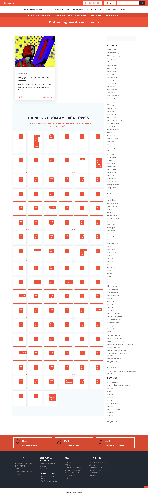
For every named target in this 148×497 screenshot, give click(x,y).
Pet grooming (111, 283)
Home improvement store (115, 120)
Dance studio (111, 157)
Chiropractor (23, 352)
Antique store (111, 188)
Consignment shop (113, 185)
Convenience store (113, 129)
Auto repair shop (112, 203)
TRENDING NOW (110, 9)
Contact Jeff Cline (113, 15)
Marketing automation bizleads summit (120, 344)
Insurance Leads (37, 282)
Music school (111, 62)
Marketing (83, 250)
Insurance (37, 250)
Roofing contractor (113, 218)
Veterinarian (111, 307)
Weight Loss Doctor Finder (116, 362)
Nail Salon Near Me (113, 320)
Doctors (37, 136)
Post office (110, 142)
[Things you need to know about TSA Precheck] (35, 51)
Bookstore (110, 191)
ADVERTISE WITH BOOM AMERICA (39, 15)
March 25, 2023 (22, 73)
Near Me (21, 136)
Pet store (110, 280)
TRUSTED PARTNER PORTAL (33, 9)
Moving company (113, 286)
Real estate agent (113, 295)
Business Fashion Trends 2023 (117, 350)
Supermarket (111, 126)
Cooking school (112, 71)
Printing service (112, 50)
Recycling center (112, 139)
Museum (110, 151)
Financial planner (112, 243)
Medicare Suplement (114, 313)
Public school (111, 249)
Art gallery (110, 154)
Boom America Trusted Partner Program (71, 15)
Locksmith (110, 221)
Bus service (111, 86)
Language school (113, 77)
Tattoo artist (111, 258)
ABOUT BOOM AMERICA (55, 9)
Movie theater (111, 169)
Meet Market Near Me (114, 338)
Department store (113, 123)
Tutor (109, 246)
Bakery (109, 271)
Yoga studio (111, 160)
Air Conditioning (69, 282)
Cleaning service (112, 289)
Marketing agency (113, 53)
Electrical (98, 309)
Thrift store (111, 194)
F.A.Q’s (122, 9)
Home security (112, 225)
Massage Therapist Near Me (116, 317)
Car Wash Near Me (113, 335)
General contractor (113, 215)
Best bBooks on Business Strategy (98, 162)
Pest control (111, 298)
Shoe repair (111, 228)
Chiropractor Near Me (114, 365)
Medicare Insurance (52, 398)
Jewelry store (111, 178)
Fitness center (111, 163)
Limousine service (113, 96)
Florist (109, 277)
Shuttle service (112, 90)
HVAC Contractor (112, 332)
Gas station (111, 135)
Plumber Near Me (113, 329)
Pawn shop (111, 197)
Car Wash (82, 353)
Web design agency (113, 56)
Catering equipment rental (115, 102)
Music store (111, 175)
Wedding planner (112, 105)
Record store (111, 172)
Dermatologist (112, 304)
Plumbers (52, 207)
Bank (109, 240)
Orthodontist (111, 301)
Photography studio (113, 59)
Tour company (112, 83)
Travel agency (111, 80)
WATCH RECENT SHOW (75, 9)
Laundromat (111, 231)
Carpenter (110, 212)
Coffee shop (111, 267)
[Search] (133, 38)
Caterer (109, 274)
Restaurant (110, 264)
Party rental (111, 111)
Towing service (112, 206)
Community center (113, 148)
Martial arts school (113, 65)
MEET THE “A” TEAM (94, 9)
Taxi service (111, 93)
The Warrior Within (113, 368)
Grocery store (111, 132)
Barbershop (111, 261)
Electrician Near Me (113, 347)
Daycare (110, 255)
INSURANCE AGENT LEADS (116, 341)
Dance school (111, 74)
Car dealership (112, 200)
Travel (82, 159)
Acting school (111, 68)
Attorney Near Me (113, 326)
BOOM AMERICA (96, 15)
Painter (109, 209)
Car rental (110, 237)
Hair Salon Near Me (113, 323)
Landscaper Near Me (114, 359)
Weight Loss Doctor (36, 144)
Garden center (112, 117)
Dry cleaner (111, 234)
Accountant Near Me (114, 310)
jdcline (22, 71)
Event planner (111, 108)
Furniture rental (112, 114)
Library (109, 145)
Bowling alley (111, 166)
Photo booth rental (113, 99)
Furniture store (112, 182)
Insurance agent (112, 292)
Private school (112, 252)
